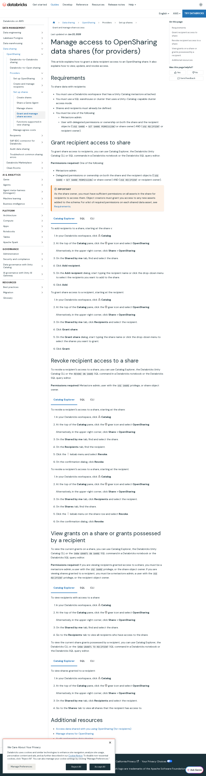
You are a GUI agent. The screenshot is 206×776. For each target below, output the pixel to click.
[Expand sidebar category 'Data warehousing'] (42, 43)
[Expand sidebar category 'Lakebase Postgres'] (42, 38)
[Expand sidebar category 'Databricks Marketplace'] (42, 162)
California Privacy (126, 761)
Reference (82, 4)
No (196, 72)
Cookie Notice (75, 755)
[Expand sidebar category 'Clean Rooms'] (42, 168)
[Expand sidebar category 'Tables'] (42, 237)
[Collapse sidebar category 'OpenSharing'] (42, 54)
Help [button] (131, 4)
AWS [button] (175, 13)
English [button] (163, 13)
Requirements (62, 206)
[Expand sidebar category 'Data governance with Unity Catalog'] (42, 266)
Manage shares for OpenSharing (75, 733)
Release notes (116, 4)
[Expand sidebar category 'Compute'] (42, 220)
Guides (55, 4)
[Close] (110, 742)
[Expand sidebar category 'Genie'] (42, 179)
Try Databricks (194, 13)
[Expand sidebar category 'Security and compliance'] (42, 259)
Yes (179, 72)
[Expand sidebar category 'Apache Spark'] (42, 242)
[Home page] (54, 22)
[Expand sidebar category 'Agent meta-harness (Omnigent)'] (42, 192)
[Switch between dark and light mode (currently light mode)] (200, 4)
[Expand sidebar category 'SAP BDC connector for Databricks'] (42, 142)
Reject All (76, 766)
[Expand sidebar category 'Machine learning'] (42, 198)
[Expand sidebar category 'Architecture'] (42, 215)
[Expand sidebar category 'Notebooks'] (42, 231)
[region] (59, 756)
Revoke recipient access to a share (186, 42)
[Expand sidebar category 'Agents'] (42, 185)
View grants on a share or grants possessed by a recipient (184, 52)
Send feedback (187, 78)
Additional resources (182, 60)
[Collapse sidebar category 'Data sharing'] (42, 48)
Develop (67, 4)
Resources (98, 4)
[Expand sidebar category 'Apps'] (42, 226)
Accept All (100, 766)
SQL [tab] (82, 218)
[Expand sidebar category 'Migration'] (42, 292)
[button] (26, 73)
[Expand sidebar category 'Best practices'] (42, 287)
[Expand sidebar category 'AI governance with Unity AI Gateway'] (42, 274)
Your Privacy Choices (154, 761)
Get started (40, 4)
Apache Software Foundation (168, 768)
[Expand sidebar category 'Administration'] (42, 254)
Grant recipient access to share (184, 34)
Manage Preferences (21, 766)
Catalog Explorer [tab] (64, 218)
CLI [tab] (92, 218)
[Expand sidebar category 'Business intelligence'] (42, 204)
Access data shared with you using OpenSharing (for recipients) (93, 728)
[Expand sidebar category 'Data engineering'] (42, 32)
